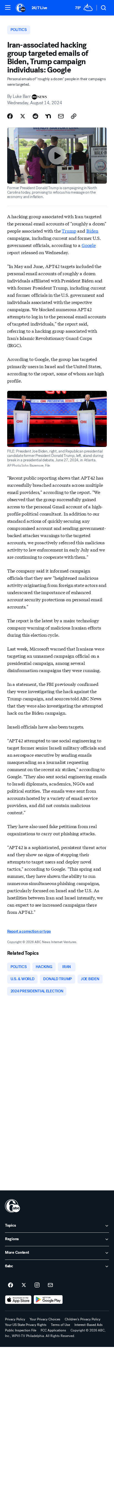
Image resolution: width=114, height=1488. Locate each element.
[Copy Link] (73, 116)
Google (89, 245)
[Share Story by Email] (61, 116)
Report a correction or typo (29, 931)
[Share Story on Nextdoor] (48, 116)
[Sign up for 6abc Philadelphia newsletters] (50, 1285)
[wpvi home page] (12, 1206)
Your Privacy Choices (45, 1319)
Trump (69, 230)
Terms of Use (60, 1324)
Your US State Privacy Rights (25, 1324)
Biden (92, 230)
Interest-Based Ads (88, 1324)
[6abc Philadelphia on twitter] (23, 1285)
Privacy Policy (15, 1319)
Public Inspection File (20, 1330)
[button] (8, 7)
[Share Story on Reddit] (35, 116)
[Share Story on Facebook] (10, 116)
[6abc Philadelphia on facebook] (10, 1285)
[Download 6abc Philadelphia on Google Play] (48, 1299)
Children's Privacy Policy (82, 1319)
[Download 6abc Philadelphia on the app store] (18, 1299)
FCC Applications (53, 1330)
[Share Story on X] (22, 116)
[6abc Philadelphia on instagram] (37, 1285)
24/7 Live (39, 8)
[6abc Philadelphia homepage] (21, 7)
